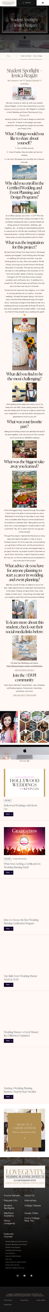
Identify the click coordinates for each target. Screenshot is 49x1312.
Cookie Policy (8, 1305)
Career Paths (31, 1213)
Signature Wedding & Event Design (16, 1244)
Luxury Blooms (10, 1253)
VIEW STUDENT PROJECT (24, 670)
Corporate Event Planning (13, 1250)
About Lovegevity (9, 1222)
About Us (29, 1195)
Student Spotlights (9, 1207)
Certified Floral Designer (12, 1247)
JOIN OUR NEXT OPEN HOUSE (24, 695)
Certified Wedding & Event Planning (16, 1241)
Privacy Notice (41, 1300)
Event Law (8, 1259)
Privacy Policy (24, 1300)
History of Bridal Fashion (13, 1256)
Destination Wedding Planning (14, 1268)
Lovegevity (14, 81)
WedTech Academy (9, 1214)
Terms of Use (8, 1300)
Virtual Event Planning (12, 1265)
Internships (30, 1200)
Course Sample (12, 1195)
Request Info (10, 1200)
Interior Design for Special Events (15, 1262)
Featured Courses (8, 1235)
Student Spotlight (32, 81)
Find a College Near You (31, 1219)
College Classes (32, 1206)
